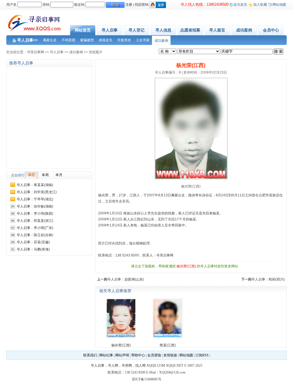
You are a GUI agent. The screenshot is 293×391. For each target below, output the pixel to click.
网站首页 (83, 30)
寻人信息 (163, 30)
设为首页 (240, 5)
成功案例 (244, 30)
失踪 (205, 213)
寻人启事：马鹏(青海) (33, 249)
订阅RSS (202, 355)
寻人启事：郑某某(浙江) (35, 221)
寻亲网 (127, 366)
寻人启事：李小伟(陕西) (35, 214)
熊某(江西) (168, 345)
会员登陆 (154, 355)
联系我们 (90, 355)
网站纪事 (106, 355)
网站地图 (279, 5)
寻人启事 (110, 30)
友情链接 (170, 355)
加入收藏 (260, 5)
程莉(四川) (277, 279)
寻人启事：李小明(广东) (35, 228)
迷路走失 (105, 40)
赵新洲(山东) (134, 279)
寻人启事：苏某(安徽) (33, 242)
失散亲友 (124, 40)
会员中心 (271, 30)
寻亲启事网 (35, 52)
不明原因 (68, 40)
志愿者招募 (190, 30)
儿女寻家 (143, 40)
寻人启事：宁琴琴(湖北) (35, 199)
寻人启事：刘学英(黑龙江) (37, 192)
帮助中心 (138, 355)
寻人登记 (136, 30)
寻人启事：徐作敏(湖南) (35, 206)
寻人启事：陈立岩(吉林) (35, 235)
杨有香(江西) (121, 345)
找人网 (140, 366)
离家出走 (50, 40)
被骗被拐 (87, 40)
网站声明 (122, 355)
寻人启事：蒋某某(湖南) (35, 185)
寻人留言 (217, 30)
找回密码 (142, 5)
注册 (128, 5)
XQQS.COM (155, 366)
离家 (174, 195)
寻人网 (113, 366)
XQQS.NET (174, 366)
